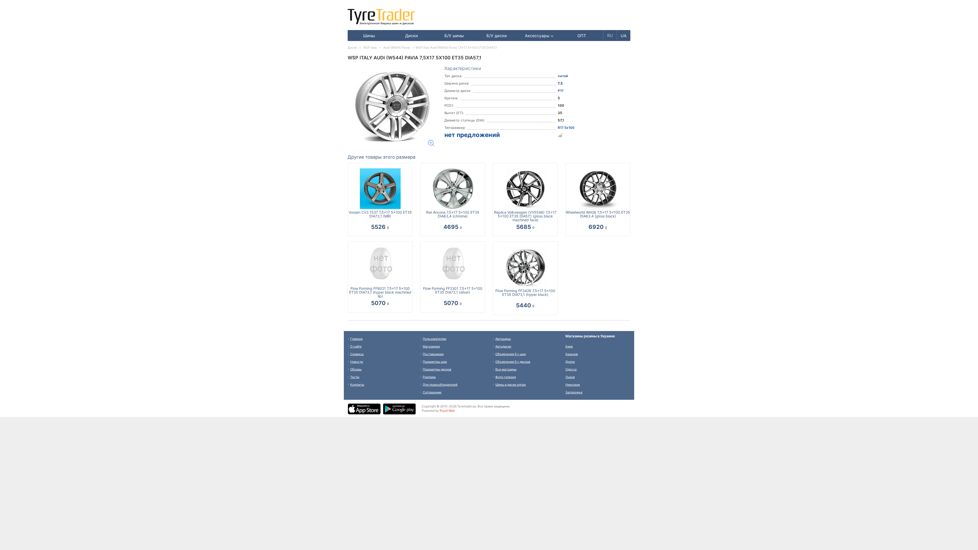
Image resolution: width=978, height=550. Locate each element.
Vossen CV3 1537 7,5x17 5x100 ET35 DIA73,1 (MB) (380, 214)
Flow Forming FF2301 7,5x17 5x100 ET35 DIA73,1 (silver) (452, 290)
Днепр (570, 362)
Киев (569, 346)
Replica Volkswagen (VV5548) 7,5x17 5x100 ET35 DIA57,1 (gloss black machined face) (525, 216)
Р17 (561, 91)
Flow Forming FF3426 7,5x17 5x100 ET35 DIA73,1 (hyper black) (525, 292)
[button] (539, 36)
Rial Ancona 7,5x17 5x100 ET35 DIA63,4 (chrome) (452, 214)
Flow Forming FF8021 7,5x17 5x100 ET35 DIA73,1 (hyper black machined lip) (380, 292)
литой (563, 76)
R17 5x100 (566, 128)
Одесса (571, 369)
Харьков (571, 354)
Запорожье (573, 392)
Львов (570, 377)
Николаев (572, 385)
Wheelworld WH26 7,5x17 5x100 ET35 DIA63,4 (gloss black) (598, 214)
